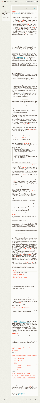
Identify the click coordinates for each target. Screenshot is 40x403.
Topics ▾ (33, 3)
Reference (3, 8)
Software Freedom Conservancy (34, 399)
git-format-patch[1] (26, 382)
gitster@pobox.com (22, 393)
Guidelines (4, 14)
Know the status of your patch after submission (6, 17)
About (3, 5)
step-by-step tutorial (17, 13)
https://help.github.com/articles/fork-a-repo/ (24, 322)
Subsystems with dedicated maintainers (5, 15)
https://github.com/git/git (20, 57)
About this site (5, 399)
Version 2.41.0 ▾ (14, 3)
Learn (3, 6)
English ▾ (36, 3)
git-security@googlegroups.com (24, 392)
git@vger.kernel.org (19, 394)
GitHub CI (25, 58)
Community (4, 11)
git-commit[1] (21, 93)
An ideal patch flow (5, 16)
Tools (2, 7)
